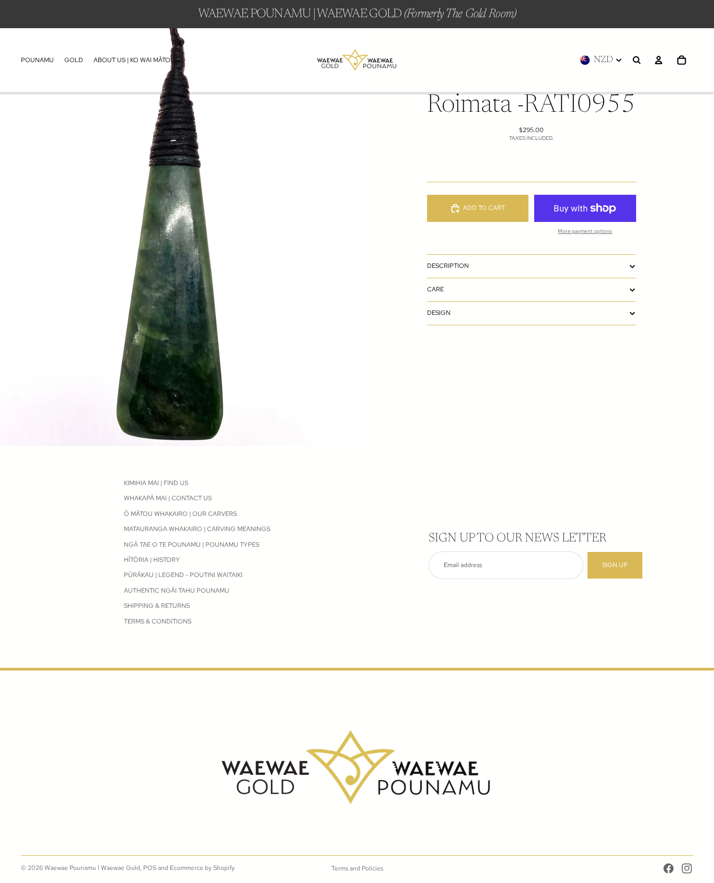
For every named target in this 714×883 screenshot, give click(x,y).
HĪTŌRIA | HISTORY (152, 560)
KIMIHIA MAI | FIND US (156, 483)
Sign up (615, 565)
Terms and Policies (357, 868)
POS (149, 868)
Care (435, 289)
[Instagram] (687, 868)
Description (448, 266)
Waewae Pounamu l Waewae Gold (92, 868)
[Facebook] (668, 868)
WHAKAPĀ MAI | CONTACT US (168, 498)
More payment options (585, 231)
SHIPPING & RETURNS (157, 606)
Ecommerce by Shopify (202, 868)
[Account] (658, 60)
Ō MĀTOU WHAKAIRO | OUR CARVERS (180, 514)
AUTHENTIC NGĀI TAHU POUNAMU (176, 590)
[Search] (636, 60)
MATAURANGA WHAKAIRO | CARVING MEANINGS (197, 529)
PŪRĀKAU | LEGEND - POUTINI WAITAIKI (183, 575)
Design (439, 313)
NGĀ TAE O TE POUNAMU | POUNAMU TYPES (191, 544)
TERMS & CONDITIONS (157, 621)
